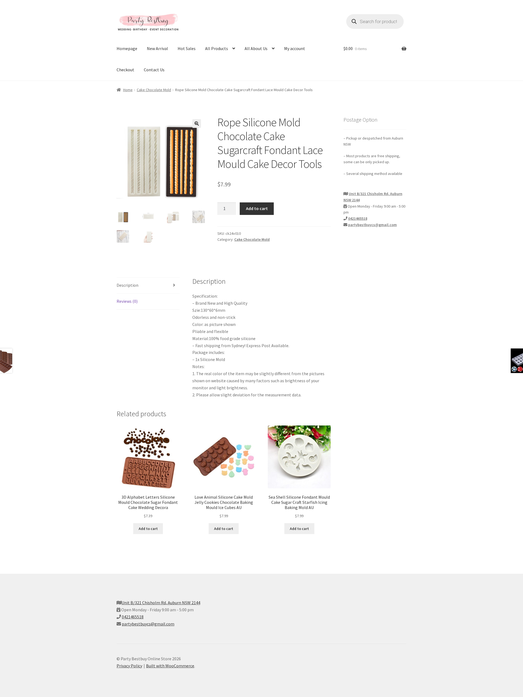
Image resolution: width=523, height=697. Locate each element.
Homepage (127, 48)
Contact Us (154, 69)
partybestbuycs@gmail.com (372, 224)
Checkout (125, 69)
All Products (216, 48)
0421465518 (357, 218)
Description (127, 285)
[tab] (148, 285)
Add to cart (257, 208)
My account (294, 48)
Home (128, 89)
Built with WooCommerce (170, 665)
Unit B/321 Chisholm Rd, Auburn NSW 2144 (160, 602)
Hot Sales (187, 48)
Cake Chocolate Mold (154, 89)
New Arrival (157, 48)
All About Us (256, 48)
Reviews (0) (127, 301)
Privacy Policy (129, 665)
